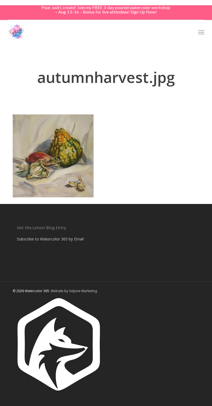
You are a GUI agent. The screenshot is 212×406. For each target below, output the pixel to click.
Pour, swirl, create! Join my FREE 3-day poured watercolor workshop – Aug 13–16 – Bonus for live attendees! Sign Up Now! (105, 9)
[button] (201, 32)
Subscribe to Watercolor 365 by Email (50, 239)
